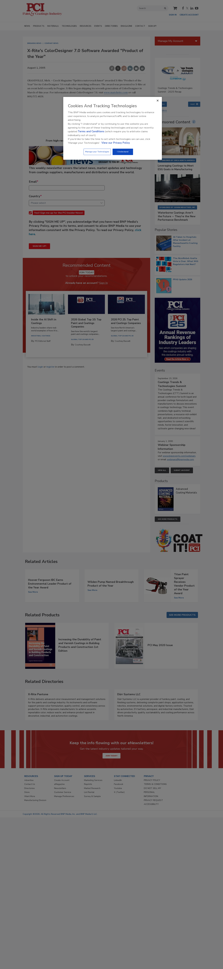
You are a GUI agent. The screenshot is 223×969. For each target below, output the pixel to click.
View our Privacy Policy (115, 143)
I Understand (122, 151)
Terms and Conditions (91, 131)
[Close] (157, 100)
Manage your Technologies (97, 151)
